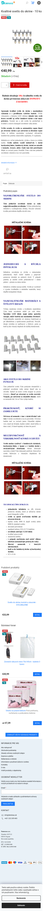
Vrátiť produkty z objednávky (11, 770)
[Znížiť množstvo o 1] (9, 86)
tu (28, 892)
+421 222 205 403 (11, 818)
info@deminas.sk (11, 815)
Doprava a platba (7, 756)
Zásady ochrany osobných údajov (13, 753)
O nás (3, 767)
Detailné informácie (8, 163)
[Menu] (39, 3)
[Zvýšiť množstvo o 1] (9, 83)
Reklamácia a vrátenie (8, 759)
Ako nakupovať (6, 747)
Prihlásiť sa (8, 804)
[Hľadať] (27, 3)
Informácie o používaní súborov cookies (15, 762)
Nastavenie (21, 898)
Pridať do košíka (21, 85)
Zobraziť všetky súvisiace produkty (22, 735)
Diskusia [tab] (11, 183)
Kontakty (4, 765)
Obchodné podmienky (8, 750)
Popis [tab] (5, 183)
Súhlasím (21, 905)
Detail (37, 674)
